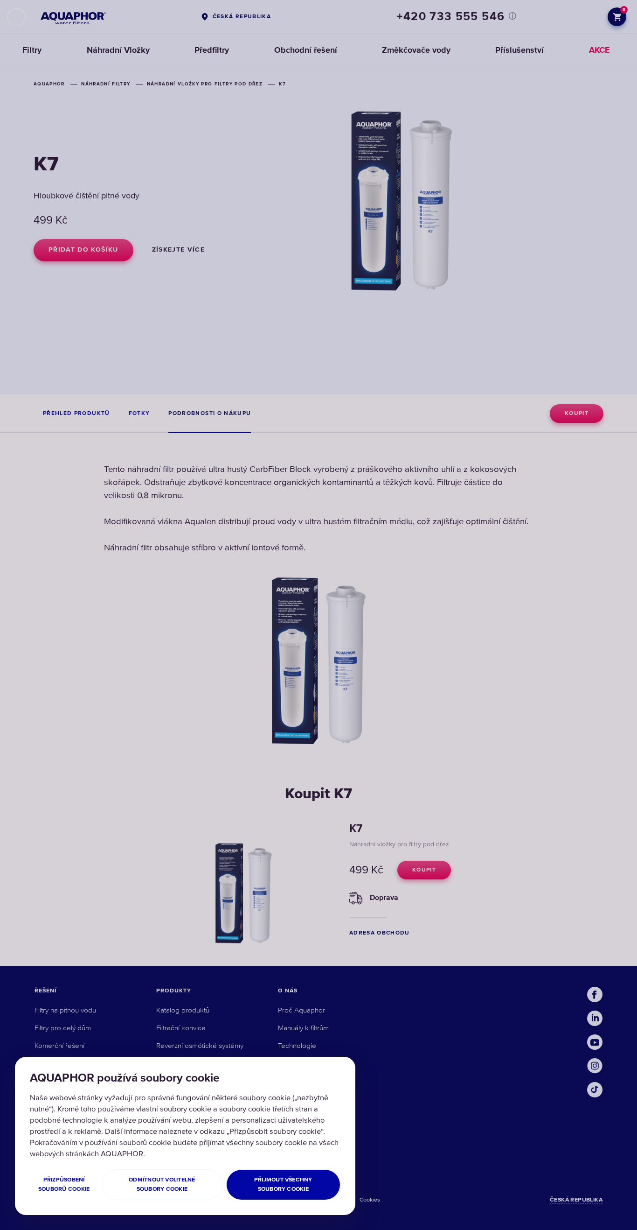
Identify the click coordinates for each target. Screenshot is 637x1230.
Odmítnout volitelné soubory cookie (162, 1184)
